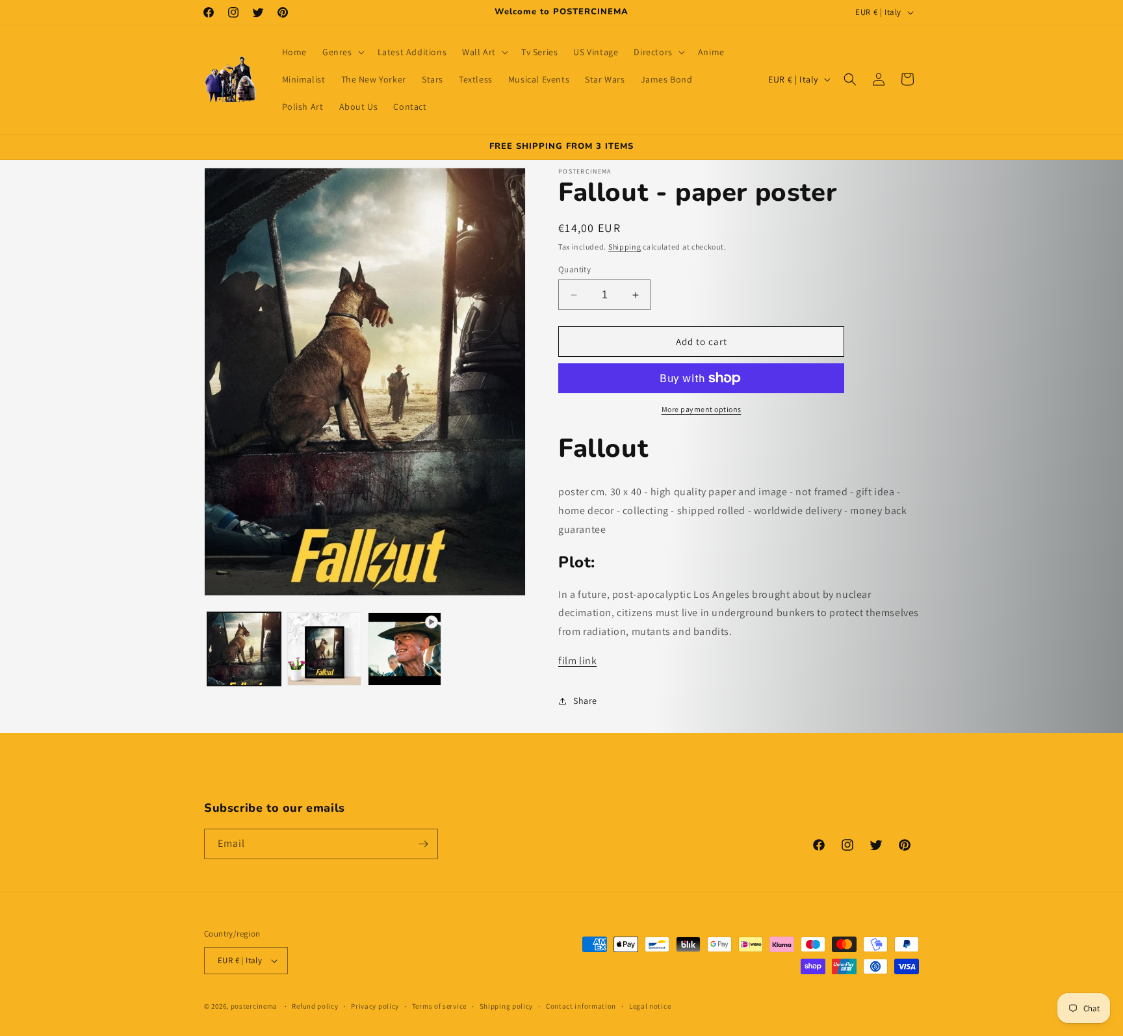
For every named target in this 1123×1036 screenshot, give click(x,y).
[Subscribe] (423, 844)
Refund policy (315, 1006)
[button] (342, 52)
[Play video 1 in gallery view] (404, 649)
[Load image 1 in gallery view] (244, 649)
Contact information (581, 1006)
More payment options (702, 409)
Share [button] (585, 700)
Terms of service (439, 1006)
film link (577, 660)
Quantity (574, 269)
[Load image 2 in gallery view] (324, 649)
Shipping (624, 247)
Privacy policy (375, 1006)
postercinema (254, 1006)
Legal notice (650, 1006)
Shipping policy (507, 1006)
